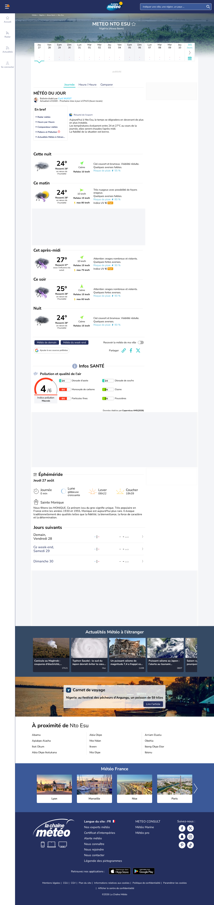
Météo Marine (144, 827)
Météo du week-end (74, 342)
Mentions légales (51, 882)
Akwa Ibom (51, 15)
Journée (69, 85)
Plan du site (85, 882)
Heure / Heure (87, 85)
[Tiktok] (190, 845)
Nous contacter (94, 855)
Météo (34, 15)
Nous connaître (94, 844)
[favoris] (133, 24)
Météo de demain (47, 342)
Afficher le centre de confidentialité (116, 888)
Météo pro (142, 833)
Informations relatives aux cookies (112, 882)
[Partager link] (124, 350)
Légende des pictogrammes (103, 861)
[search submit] (208, 6)
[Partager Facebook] (131, 350)
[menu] (7, 6)
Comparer (106, 85)
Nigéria (41, 15)
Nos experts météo (97, 827)
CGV (73, 882)
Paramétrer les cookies (175, 883)
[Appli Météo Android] (144, 871)
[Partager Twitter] (138, 350)
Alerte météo (93, 838)
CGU (65, 882)
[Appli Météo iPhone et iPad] (120, 871)
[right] (194, 651)
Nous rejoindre (94, 849)
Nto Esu (61, 15)
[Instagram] (190, 836)
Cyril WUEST (65, 98)
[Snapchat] (182, 836)
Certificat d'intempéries (99, 833)
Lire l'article (153, 704)
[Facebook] (182, 828)
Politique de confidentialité (146, 882)
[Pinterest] (182, 845)
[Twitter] (190, 828)
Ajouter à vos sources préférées (54, 350)
